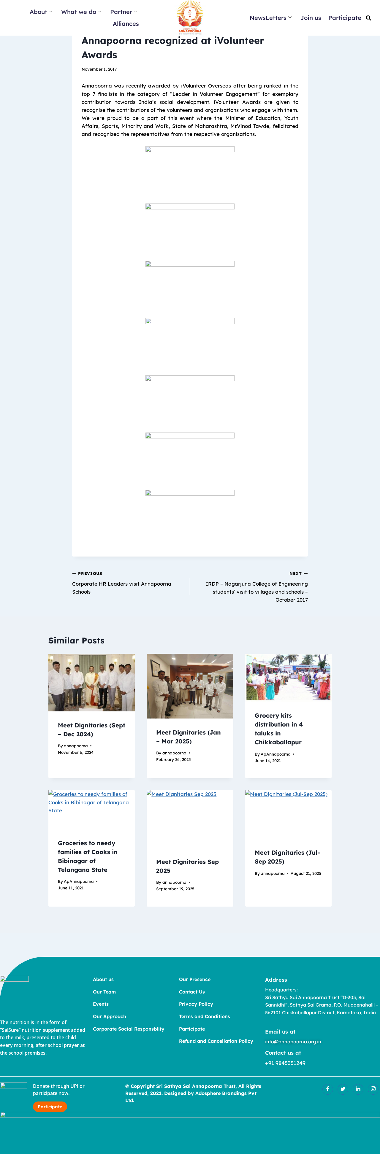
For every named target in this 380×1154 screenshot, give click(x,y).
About (38, 11)
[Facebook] (327, 1089)
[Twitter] (343, 1089)
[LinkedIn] (358, 1089)
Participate (344, 17)
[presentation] (91, 682)
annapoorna (76, 745)
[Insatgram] (373, 1089)
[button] (368, 17)
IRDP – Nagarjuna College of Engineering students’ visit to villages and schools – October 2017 (257, 587)
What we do (78, 11)
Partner (121, 11)
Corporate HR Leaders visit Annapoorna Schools (121, 583)
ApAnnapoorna (276, 753)
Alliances (126, 23)
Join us (310, 17)
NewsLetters (268, 17)
